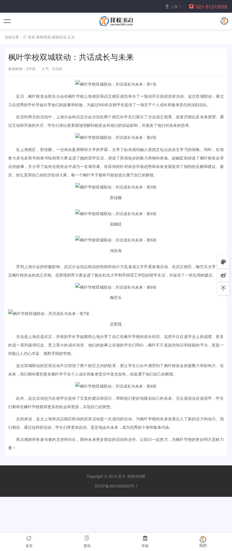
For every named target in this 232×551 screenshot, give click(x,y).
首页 (31, 36)
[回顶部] (223, 288)
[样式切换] (223, 262)
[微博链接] (223, 275)
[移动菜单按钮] (7, 21)
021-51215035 (211, 6)
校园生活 (59, 36)
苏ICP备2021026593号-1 (116, 486)
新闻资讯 (43, 36)
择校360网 (136, 476)
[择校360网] (116, 21)
